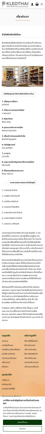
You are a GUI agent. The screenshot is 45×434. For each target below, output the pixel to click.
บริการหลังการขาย (31, 362)
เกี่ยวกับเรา (6, 362)
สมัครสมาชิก (7, 384)
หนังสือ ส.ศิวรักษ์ (8, 353)
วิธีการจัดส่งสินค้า (31, 353)
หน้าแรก (5, 341)
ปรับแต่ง (22, 429)
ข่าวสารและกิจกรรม (9, 358)
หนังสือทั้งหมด (7, 345)
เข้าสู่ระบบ (5, 380)
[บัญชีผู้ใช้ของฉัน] (32, 4)
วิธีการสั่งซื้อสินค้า (31, 341)
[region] (22, 415)
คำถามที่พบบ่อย (30, 358)
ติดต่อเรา (5, 366)
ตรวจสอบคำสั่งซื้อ (8, 388)
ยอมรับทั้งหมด (22, 422)
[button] (37, 4)
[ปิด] (42, 398)
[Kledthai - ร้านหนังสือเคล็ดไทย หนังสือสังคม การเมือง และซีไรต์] (15, 4)
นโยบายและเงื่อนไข (31, 366)
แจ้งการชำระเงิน (30, 349)
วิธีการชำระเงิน (29, 345)
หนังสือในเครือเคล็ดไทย (11, 349)
